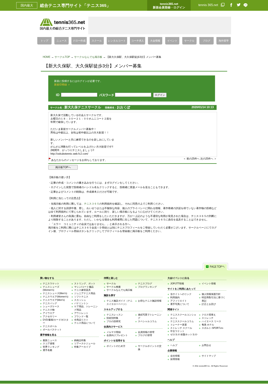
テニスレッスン (115, 314)
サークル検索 (114, 286)
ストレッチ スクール (181, 328)
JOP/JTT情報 (177, 283)
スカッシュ (80, 300)
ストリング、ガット (84, 283)
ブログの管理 (145, 335)
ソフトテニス (81, 296)
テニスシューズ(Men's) (55, 293)
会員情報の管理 (146, 332)
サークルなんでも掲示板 (88, 56)
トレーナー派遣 (178, 324)
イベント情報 (209, 283)
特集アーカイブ (82, 346)
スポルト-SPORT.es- (213, 328)
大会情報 (155, 40)
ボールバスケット (52, 329)
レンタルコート (117, 40)
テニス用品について (84, 323)
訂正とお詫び (209, 304)
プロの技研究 (114, 321)
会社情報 (175, 355)
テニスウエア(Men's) (54, 300)
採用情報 (175, 359)
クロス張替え (209, 314)
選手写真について (179, 304)
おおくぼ (123, 107)
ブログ (206, 40)
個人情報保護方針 (211, 294)
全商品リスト (81, 319)
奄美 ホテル (208, 324)
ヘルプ (173, 345)
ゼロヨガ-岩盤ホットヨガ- (184, 334)
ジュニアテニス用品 (84, 293)
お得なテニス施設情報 (149, 300)
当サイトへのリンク (180, 294)
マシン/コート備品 (84, 286)
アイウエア (49, 313)
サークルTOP (62, 56)
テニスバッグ (50, 303)
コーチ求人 (137, 40)
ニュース (62, 40)
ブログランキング (147, 286)
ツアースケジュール (84, 343)
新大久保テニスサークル (82, 107)
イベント (172, 40)
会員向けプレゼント (117, 335)
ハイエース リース (211, 321)
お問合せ (206, 345)
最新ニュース (50, 340)
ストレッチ (207, 318)
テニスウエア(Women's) (55, 296)
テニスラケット (51, 283)
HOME (46, 56)
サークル (189, 40)
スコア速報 (49, 343)
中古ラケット (177, 331)
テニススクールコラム (182, 321)
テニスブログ (145, 283)
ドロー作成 (79, 40)
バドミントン (81, 303)
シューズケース (51, 306)
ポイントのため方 (116, 346)
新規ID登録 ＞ (62, 84)
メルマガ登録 (114, 332)
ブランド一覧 (81, 316)
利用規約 (175, 297)
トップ (44, 40)
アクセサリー (50, 316)
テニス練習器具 (82, 290)
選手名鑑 (47, 350)
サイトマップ (209, 355)
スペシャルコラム (147, 321)
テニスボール (50, 326)
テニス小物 (49, 309)
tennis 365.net (208, 5)
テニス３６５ (91, 203)
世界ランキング (51, 346)
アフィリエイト (178, 300)
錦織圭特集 (80, 340)
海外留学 (224, 40)
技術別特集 (112, 318)
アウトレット (81, 313)
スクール (97, 40)
